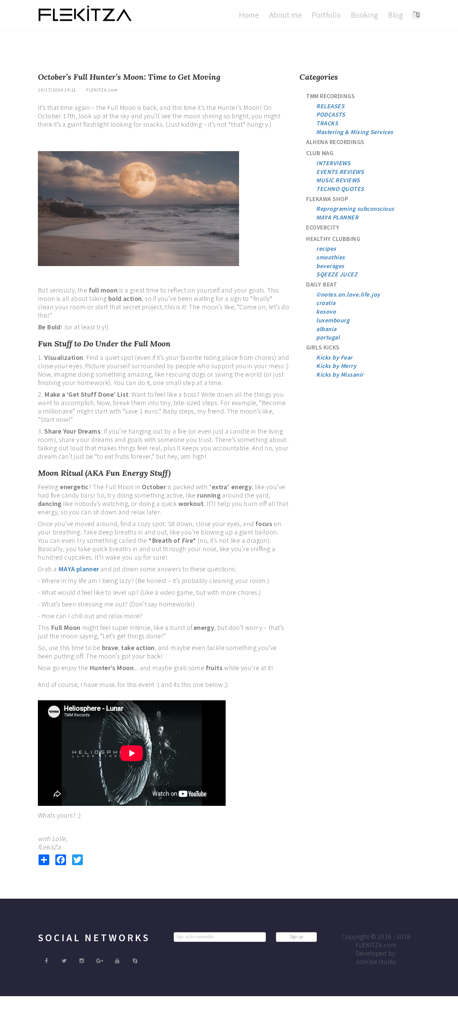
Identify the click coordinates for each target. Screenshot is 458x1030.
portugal (328, 337)
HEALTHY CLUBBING (333, 239)
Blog (395, 15)
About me (285, 15)
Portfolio (326, 15)
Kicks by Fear (334, 357)
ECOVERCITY (322, 227)
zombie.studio (376, 961)
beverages (330, 266)
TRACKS (327, 123)
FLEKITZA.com (102, 90)
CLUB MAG (319, 153)
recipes (326, 248)
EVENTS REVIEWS (340, 172)
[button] (416, 15)
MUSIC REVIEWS (338, 180)
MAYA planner (78, 569)
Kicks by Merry (336, 366)
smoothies (330, 257)
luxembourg (332, 320)
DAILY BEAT (321, 284)
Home (249, 15)
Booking (364, 15)
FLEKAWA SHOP (327, 199)
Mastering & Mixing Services (354, 132)
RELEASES (330, 106)
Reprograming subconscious (355, 208)
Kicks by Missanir (340, 374)
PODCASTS (330, 114)
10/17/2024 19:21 (57, 90)
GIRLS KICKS (323, 347)
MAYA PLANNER (337, 217)
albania (326, 329)
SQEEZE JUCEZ (336, 274)
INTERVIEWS (333, 163)
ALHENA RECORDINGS (335, 142)
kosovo (326, 311)
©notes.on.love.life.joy (348, 294)
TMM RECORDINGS (330, 96)
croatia (326, 303)
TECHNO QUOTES (340, 189)
